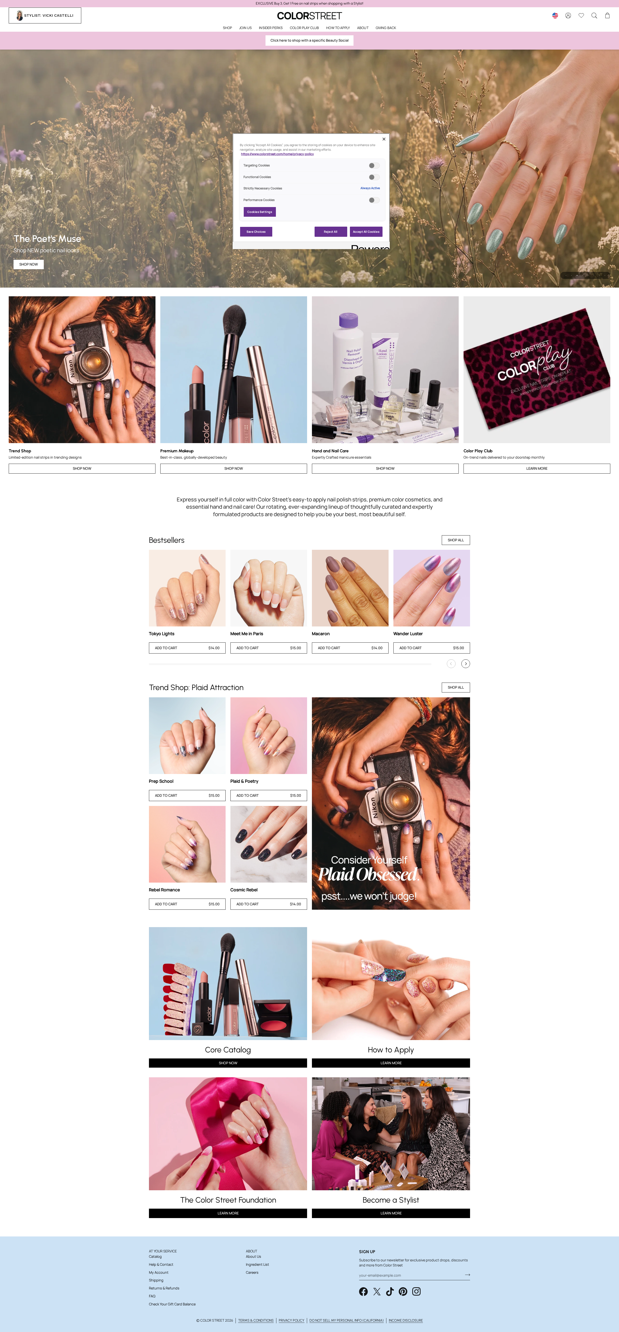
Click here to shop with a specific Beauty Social (310, 40)
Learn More (536, 468)
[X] (377, 1291)
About (251, 1251)
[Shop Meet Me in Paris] (268, 588)
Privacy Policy (291, 1320)
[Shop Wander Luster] (431, 588)
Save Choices (256, 231)
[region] (309, 3)
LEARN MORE (228, 1213)
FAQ (152, 1296)
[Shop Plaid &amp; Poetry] (268, 735)
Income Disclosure (406, 1320)
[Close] (384, 139)
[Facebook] (363, 1291)
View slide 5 (588, 275)
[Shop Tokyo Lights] (187, 588)
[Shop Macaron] (350, 588)
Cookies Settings (259, 212)
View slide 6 (593, 275)
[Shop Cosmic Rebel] (268, 844)
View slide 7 (599, 275)
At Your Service (163, 1251)
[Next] (465, 663)
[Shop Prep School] (187, 735)
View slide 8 (604, 275)
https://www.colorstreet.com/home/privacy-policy (277, 154)
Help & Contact (161, 1264)
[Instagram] (416, 1291)
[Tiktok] (390, 1291)
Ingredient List (257, 1264)
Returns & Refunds (164, 1288)
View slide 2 (571, 275)
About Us (253, 1256)
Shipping (156, 1280)
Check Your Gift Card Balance (172, 1304)
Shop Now (28, 264)
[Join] (466, 1275)
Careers (252, 1272)
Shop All (456, 540)
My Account (159, 1272)
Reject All (331, 231)
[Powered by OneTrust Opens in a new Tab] (369, 246)
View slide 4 (582, 275)
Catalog (155, 1256)
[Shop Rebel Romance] (187, 844)
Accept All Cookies (366, 231)
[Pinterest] (403, 1291)
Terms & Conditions (256, 1320)
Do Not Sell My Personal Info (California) (347, 1320)
